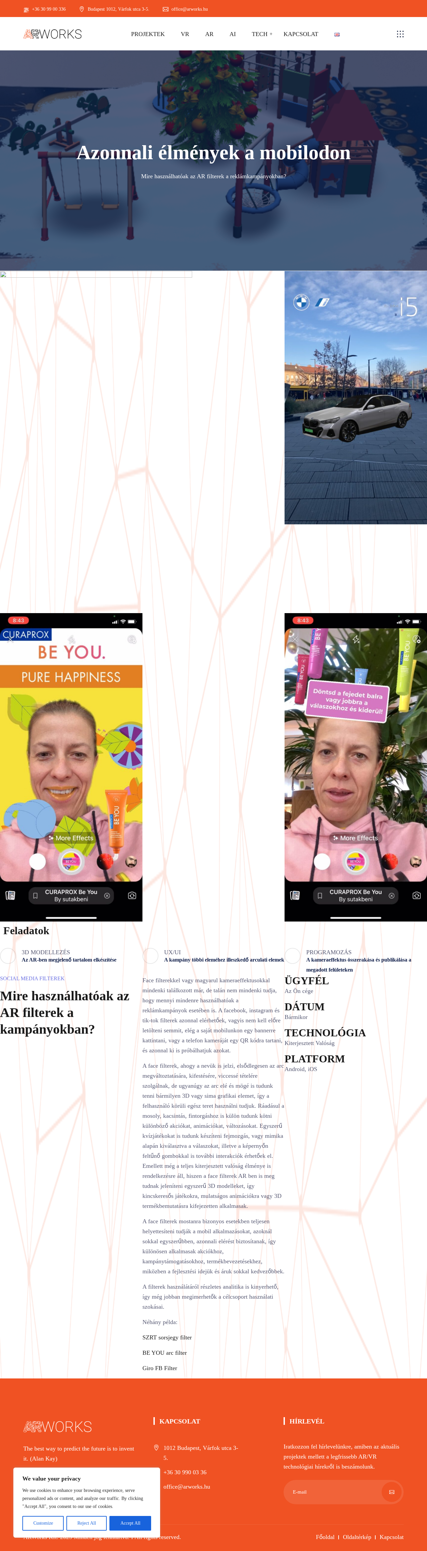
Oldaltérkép (357, 1537)
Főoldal (325, 1537)
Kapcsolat (392, 1537)
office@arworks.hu (186, 1486)
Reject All (86, 1523)
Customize (43, 1523)
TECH (260, 34)
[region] (86, 1503)
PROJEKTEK (148, 34)
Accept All (130, 1523)
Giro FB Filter (159, 1368)
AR (209, 34)
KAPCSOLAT (301, 34)
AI (233, 34)
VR (185, 34)
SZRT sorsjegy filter (167, 1337)
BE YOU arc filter (164, 1352)
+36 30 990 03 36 (184, 1472)
